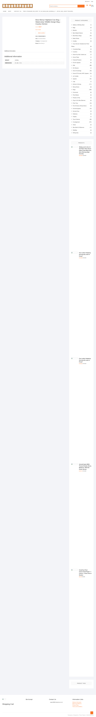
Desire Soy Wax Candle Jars (79, 54)
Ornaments (75, 92)
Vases (74, 124)
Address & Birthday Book (78, 25)
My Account (87, 1)
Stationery (75, 114)
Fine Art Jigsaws (77, 62)
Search (81, 6)
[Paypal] (34, 702)
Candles (75, 41)
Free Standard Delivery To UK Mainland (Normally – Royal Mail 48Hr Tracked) (48, 11)
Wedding (75, 130)
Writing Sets (75, 132)
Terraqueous (70, 715)
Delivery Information (76, 702)
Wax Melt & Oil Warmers (78, 127)
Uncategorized (43, 41)
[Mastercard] (29, 702)
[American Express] (27, 702)
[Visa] (32, 702)
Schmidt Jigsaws (77, 108)
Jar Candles (75, 76)
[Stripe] (42, 702)
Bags (74, 27)
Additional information (9, 51)
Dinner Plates (76, 57)
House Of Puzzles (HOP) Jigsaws (81, 73)
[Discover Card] (40, 702)
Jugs (74, 81)
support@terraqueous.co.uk (56, 702)
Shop (9, 11)
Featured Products (77, 60)
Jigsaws (75, 78)
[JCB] (45, 702)
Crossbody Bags (77, 49)
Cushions (75, 51)
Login (92, 1)
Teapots (75, 116)
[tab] (9, 51)
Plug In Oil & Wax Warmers (79, 100)
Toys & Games (76, 119)
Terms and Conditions (77, 706)
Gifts (74, 65)
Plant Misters (76, 95)
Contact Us (17, 11)
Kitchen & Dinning (77, 84)
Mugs (74, 89)
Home (4, 11)
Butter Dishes (76, 38)
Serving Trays (76, 111)
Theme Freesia (82, 715)
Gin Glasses (76, 68)
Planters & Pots (76, 97)
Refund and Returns (76, 703)
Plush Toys (75, 103)
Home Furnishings (77, 70)
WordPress (91, 715)
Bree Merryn (42, 43)
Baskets (75, 30)
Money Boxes (76, 87)
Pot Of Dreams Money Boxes (80, 105)
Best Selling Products (78, 33)
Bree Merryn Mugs (77, 35)
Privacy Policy (75, 705)
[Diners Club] (37, 702)
